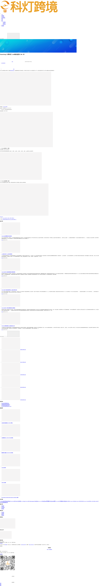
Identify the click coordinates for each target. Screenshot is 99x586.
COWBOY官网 (4, 467)
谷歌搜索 (97, 501)
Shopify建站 (27, 501)
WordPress (37, 501)
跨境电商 (3, 16)
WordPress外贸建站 (46, 501)
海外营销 (80, 501)
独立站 (83, 501)
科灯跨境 (6, 544)
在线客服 (1, 543)
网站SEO (4, 23)
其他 (12, 61)
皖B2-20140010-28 (31, 544)
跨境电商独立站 (5, 502)
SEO (16, 501)
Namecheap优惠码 (13, 501)
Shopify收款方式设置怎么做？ (6, 405)
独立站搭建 (88, 501)
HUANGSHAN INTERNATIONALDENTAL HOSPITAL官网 (10, 497)
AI (0, 501)
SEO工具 (22, 501)
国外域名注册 (12, 70)
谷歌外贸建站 (93, 501)
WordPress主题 (40, 501)
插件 (2, 20)
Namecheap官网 (5, 106)
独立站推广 (85, 501)
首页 (2, 14)
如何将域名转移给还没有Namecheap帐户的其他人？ (9, 219)
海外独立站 (77, 501)
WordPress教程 (58, 501)
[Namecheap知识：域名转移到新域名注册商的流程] (11, 270)
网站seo (90, 501)
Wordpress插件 (53, 501)
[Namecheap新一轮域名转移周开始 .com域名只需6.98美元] (11, 288)
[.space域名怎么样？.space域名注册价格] (11, 252)
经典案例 (3, 515)
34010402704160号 (23, 544)
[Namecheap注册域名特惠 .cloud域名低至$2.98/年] (11, 324)
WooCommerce (32, 501)
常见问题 (4, 24)
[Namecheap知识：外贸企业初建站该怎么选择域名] (11, 306)
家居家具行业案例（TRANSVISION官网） (7, 452)
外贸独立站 (65, 501)
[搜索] (6, 32)
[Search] (13, 36)
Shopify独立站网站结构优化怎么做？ (7, 406)
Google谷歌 (3, 501)
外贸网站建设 (74, 501)
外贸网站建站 (71, 501)
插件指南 (4, 22)
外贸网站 (68, 501)
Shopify (24, 501)
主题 (2, 19)
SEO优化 (19, 501)
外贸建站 (3, 15)
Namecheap (1, 216)
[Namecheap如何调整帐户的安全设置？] (11, 234)
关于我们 (3, 25)
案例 (2, 18)
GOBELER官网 (4, 482)
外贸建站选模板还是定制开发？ (6, 404)
